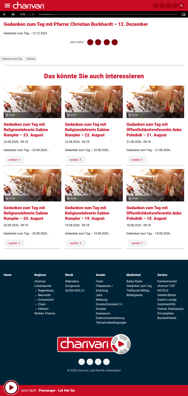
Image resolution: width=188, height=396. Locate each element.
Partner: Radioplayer (170, 309)
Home (8, 275)
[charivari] (28, 5)
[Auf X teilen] (98, 42)
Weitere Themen (44, 313)
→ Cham (40, 304)
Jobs (99, 295)
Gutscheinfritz (166, 304)
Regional (40, 275)
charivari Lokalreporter (42, 284)
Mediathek (133, 275)
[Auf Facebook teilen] (90, 42)
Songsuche (72, 286)
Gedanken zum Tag (12, 58)
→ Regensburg (43, 290)
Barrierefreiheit (166, 318)
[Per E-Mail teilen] (115, 42)
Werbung (101, 299)
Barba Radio (134, 281)
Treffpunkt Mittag (137, 290)
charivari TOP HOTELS (166, 288)
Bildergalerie (134, 295)
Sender (100, 275)
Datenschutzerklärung (110, 318)
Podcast (30, 58)
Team (99, 281)
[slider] (108, 14)
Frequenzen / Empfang (104, 288)
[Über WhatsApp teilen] (107, 42)
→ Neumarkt (42, 295)
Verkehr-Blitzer (166, 295)
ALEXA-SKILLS (74, 290)
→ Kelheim (41, 309)
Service (162, 275)
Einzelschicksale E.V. (109, 304)
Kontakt (101, 309)
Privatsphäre (165, 313)
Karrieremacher (167, 281)
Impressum (103, 313)
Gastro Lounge (166, 299)
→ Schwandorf (44, 299)
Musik (69, 275)
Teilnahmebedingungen (111, 322)
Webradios (72, 281)
